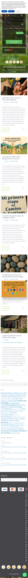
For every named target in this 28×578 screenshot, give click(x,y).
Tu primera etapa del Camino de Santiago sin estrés (13, 217)
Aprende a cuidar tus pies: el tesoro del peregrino (11, 99)
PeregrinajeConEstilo (7, 425)
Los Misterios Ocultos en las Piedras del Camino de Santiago (12, 276)
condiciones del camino (16, 409)
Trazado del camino (15, 433)
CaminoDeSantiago (14, 403)
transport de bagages (18, 429)
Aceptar (4, 11)
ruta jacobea (21, 427)
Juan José (6, 102)
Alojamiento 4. (12, 395)
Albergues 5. (10, 393)
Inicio (3, 70)
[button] (24, 574)
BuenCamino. (4, 401)
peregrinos (17, 425)
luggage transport (12, 423)
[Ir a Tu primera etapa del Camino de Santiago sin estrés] (14, 204)
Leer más (6, 129)
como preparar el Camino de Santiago (13, 406)
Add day (20, 33)
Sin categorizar (18, 342)
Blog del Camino (14, 102)
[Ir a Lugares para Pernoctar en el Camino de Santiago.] (14, 324)
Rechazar (11, 11)
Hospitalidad (4, 419)
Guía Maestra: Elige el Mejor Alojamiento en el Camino (11, 158)
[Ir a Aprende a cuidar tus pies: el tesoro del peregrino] (14, 86)
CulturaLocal (13, 413)
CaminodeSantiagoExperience (11, 405)
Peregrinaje (22, 423)
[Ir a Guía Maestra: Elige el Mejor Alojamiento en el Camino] (14, 145)
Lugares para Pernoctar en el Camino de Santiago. (12, 336)
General (12, 342)
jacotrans (4, 422)
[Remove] (6, 16)
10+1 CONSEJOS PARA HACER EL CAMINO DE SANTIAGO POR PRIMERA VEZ (14, 447)
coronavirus (7, 412)
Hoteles (17, 421)
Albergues (4, 393)
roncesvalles (6, 427)
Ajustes (18, 11)
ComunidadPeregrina (7, 409)
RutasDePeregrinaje (6, 429)
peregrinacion (17, 423)
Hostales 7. (16, 419)
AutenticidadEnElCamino (14, 397)
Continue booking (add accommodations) (14, 41)
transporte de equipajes (9, 431)
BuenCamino (19, 399)
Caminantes (12, 401)
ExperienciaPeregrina (6, 417)
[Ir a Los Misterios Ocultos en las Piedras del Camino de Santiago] (14, 263)
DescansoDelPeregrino (7, 415)
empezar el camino (17, 414)
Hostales (10, 419)
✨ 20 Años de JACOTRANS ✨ (6, 442)
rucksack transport (14, 427)
